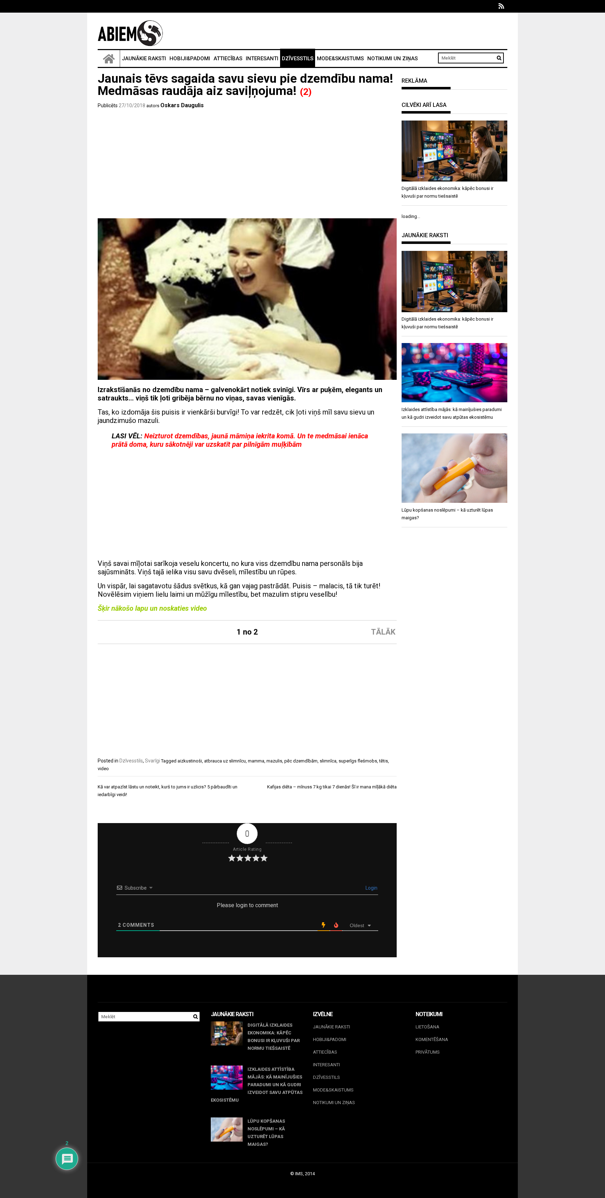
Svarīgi (152, 761)
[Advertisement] (247, 166)
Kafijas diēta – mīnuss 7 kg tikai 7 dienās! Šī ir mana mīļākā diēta (332, 786)
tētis (383, 761)
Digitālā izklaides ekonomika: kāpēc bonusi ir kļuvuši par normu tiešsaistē (274, 1036)
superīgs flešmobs (358, 761)
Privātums (428, 1052)
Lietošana (427, 1026)
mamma (256, 761)
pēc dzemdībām (301, 761)
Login (370, 888)
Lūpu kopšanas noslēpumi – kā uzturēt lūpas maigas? (266, 1132)
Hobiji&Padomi (189, 58)
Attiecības (228, 58)
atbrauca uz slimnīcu (225, 761)
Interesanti (262, 58)
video (103, 768)
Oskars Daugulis (182, 105)
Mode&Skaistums (340, 58)
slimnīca (328, 761)
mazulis (274, 761)
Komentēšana (432, 1039)
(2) (306, 92)
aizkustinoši (190, 761)
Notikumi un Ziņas (392, 58)
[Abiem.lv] (109, 58)
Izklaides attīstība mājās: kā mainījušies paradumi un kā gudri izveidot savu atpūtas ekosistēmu (256, 1085)
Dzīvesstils (297, 58)
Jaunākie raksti (144, 58)
